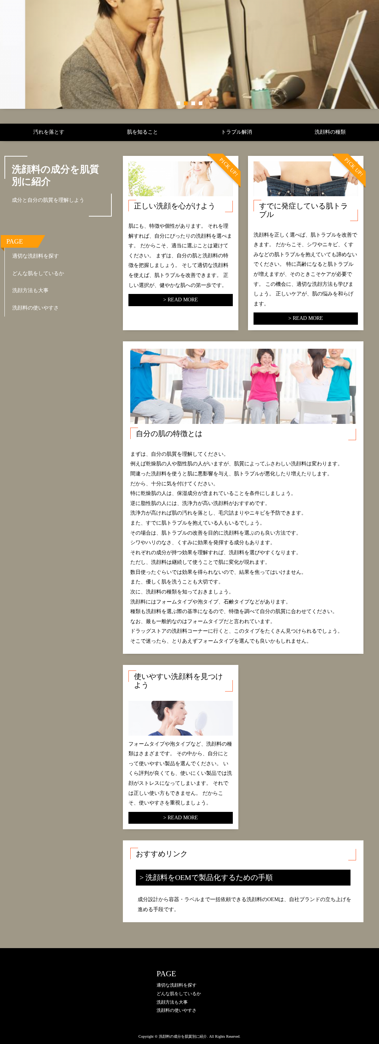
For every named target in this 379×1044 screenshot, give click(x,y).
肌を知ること (142, 132)
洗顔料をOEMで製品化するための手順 (209, 877)
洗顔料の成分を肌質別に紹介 (55, 175)
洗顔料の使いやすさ (35, 308)
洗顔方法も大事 (30, 290)
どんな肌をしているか (38, 273)
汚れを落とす (48, 132)
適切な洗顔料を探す (35, 256)
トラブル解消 (236, 132)
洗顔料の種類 (330, 132)
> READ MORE (180, 299)
